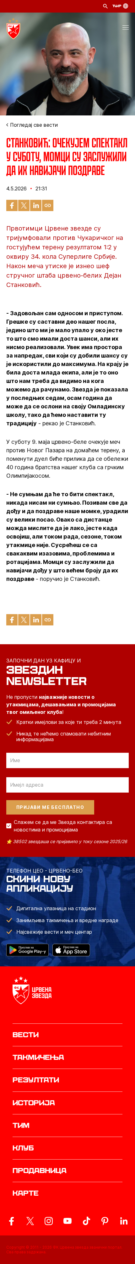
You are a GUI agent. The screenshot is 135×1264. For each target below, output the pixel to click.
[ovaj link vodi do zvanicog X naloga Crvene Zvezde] (30, 1221)
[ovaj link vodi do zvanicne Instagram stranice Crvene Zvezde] (49, 1221)
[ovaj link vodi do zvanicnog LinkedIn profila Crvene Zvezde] (124, 1221)
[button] (125, 28)
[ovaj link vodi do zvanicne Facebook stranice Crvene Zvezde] (11, 1221)
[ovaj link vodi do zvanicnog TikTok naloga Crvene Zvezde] (86, 1221)
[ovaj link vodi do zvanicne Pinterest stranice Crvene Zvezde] (105, 1221)
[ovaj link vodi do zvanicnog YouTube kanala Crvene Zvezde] (67, 1221)
